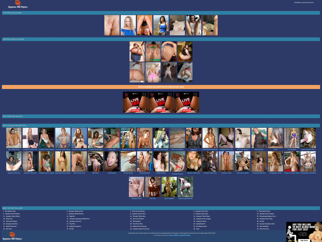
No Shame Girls (201, 226)
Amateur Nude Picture (76, 214)
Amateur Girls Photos (12, 214)
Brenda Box (137, 221)
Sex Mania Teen (10, 211)
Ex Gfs (262, 221)
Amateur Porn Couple (203, 219)
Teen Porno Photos (138, 211)
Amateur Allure (201, 221)
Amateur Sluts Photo (13, 216)
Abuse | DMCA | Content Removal (179, 235)
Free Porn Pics (138, 224)
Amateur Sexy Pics (201, 214)
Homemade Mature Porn (268, 216)
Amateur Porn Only (266, 219)
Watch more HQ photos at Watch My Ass (161, 87)
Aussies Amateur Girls (267, 224)
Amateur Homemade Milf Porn (79, 219)
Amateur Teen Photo (203, 216)
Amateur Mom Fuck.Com (141, 229)
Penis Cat (9, 219)
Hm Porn (9, 229)
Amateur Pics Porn (201, 211)
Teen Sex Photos (11, 221)
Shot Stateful (264, 226)
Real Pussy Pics (11, 226)
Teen (197, 229)
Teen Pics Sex (264, 229)
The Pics (72, 224)
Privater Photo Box (139, 216)
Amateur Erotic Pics (138, 214)
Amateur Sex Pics (12, 224)
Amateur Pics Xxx (75, 221)
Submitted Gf (200, 224)
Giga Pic (72, 216)
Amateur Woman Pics (76, 211)
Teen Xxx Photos (138, 219)
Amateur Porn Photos (267, 214)
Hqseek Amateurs (75, 226)
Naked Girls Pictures (140, 226)
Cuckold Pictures (177, 174)
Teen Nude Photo (264, 211)
